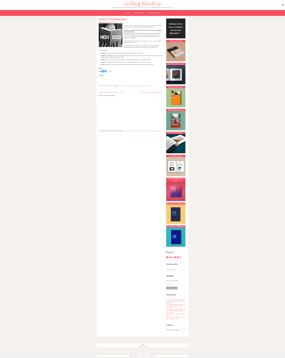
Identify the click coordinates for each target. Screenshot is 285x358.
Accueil (126, 13)
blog (117, 85)
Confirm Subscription (134, 356)
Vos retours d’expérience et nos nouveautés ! (152, 92)
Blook (120, 85)
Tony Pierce (150, 41)
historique (130, 85)
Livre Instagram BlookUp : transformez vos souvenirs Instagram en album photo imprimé (175, 310)
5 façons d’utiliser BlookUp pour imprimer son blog (111, 92)
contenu (123, 85)
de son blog (133, 42)
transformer (149, 85)
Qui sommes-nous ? (151, 356)
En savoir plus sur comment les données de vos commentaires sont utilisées (141, 130)
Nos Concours (143, 356)
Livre (138, 85)
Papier (145, 85)
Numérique (141, 85)
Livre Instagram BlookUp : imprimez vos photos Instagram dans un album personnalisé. (175, 306)
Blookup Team (113, 22)
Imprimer (135, 85)
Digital (126, 85)
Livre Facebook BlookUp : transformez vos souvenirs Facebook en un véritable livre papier (175, 301)
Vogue (142, 346)
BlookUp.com (138, 13)
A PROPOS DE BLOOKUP (154, 13)
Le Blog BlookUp (142, 3)
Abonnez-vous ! (171, 288)
